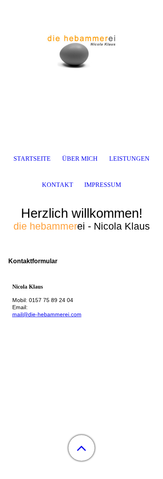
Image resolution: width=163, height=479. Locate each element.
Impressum (102, 184)
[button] (81, 448)
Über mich (80, 158)
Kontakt (57, 184)
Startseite (32, 158)
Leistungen (129, 158)
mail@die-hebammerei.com (47, 314)
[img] (81, 49)
